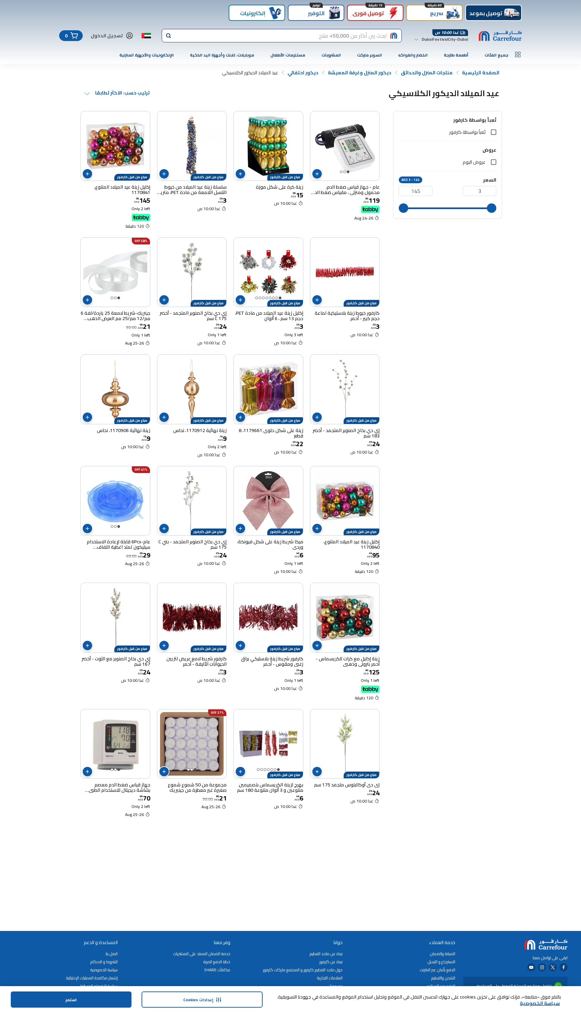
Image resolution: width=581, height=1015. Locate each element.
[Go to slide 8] (256, 298)
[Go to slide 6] (263, 298)
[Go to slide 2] (344, 171)
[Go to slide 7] (260, 298)
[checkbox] (493, 132)
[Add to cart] (317, 173)
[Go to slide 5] (266, 298)
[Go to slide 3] (341, 171)
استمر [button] (71, 1000)
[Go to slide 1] (348, 171)
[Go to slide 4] (270, 298)
